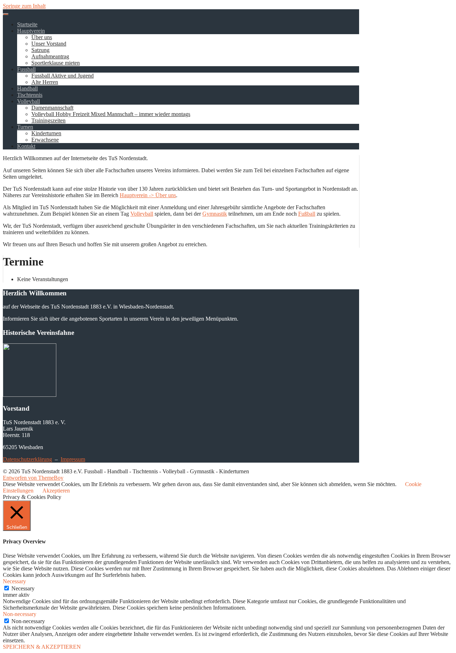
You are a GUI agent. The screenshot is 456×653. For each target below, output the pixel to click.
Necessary (23, 588)
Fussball (26, 69)
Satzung (40, 50)
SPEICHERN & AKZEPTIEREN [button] (42, 647)
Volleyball (28, 101)
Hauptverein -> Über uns (148, 195)
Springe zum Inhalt (24, 6)
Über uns (41, 37)
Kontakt (26, 146)
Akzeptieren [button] (56, 491)
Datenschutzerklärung (27, 459)
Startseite (27, 24)
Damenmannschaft (52, 108)
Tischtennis (29, 95)
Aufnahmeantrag (50, 56)
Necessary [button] (14, 581)
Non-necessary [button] (19, 614)
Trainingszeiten (48, 120)
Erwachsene (45, 140)
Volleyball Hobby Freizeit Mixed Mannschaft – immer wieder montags (110, 114)
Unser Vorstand (48, 44)
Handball (27, 88)
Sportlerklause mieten (55, 63)
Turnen (25, 127)
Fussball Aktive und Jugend (62, 76)
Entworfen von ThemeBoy (33, 478)
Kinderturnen (46, 133)
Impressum (73, 459)
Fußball (306, 214)
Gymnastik (214, 214)
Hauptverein (31, 31)
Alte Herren (44, 82)
